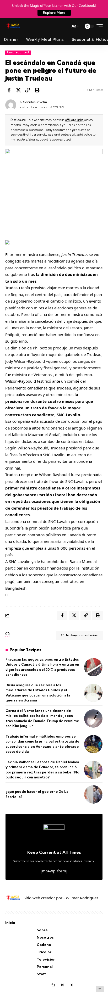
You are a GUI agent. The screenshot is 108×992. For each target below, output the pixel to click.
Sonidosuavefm (35, 102)
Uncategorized (18, 52)
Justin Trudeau (74, 254)
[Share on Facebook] (9, 90)
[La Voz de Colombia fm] (13, 26)
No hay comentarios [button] (82, 635)
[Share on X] (18, 90)
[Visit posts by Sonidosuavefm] (10, 104)
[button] (65, 26)
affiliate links (74, 120)
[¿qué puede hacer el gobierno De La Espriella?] (93, 794)
